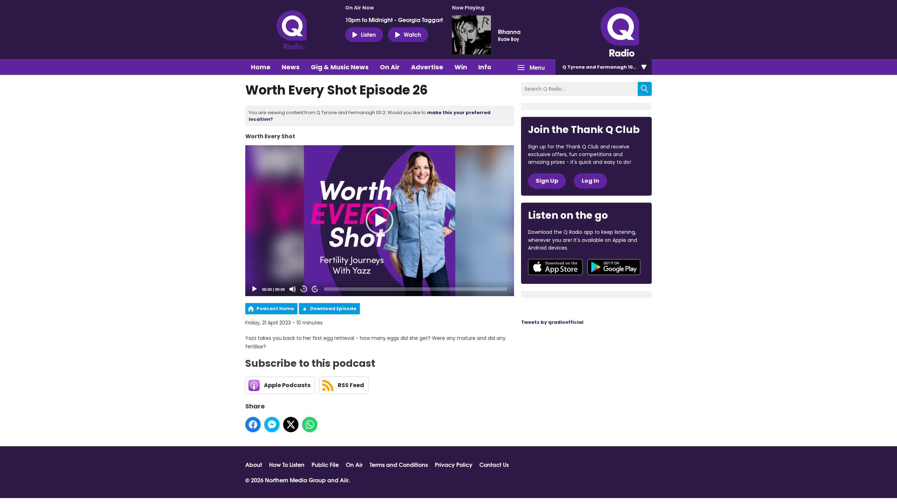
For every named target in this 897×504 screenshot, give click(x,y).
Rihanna (509, 31)
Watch (412, 34)
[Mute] (292, 289)
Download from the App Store (555, 267)
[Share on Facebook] (253, 424)
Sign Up (547, 181)
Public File (325, 464)
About (253, 464)
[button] (379, 220)
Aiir (344, 479)
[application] (379, 220)
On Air (390, 67)
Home (261, 67)
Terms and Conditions (399, 464)
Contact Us (494, 464)
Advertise (427, 67)
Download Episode (333, 308)
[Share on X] (291, 424)
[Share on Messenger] (272, 424)
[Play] (254, 289)
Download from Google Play (614, 267)
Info (484, 67)
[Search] (645, 89)
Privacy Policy (453, 464)
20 (303, 288)
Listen (368, 34)
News (291, 67)
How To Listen (286, 464)
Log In (590, 181)
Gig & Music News (340, 67)
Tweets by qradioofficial (552, 322)
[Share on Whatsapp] (309, 424)
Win (460, 67)
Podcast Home (275, 308)
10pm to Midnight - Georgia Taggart (394, 19)
